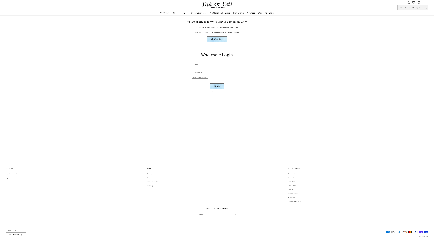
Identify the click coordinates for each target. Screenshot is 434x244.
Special (290, 190)
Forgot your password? (200, 77)
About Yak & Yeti (152, 182)
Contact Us (292, 174)
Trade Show (292, 198)
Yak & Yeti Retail (217, 39)
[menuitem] (165, 12)
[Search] (425, 7)
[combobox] (412, 7)
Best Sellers (292, 186)
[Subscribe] (234, 214)
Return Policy (293, 178)
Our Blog (150, 186)
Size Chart (291, 182)
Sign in (217, 86)
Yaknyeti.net (425, 236)
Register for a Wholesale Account (17, 174)
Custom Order (293, 194)
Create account (217, 92)
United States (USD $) (15, 235)
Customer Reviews (294, 202)
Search (149, 178)
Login (7, 178)
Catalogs (150, 174)
